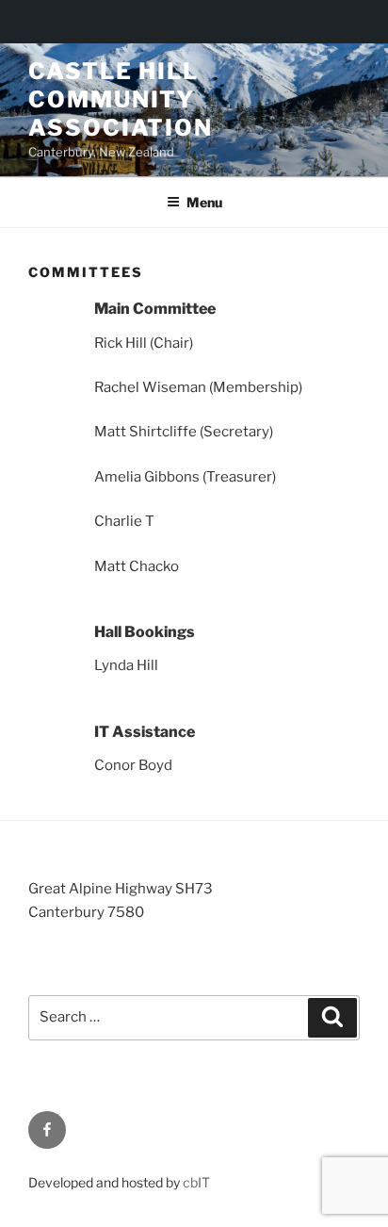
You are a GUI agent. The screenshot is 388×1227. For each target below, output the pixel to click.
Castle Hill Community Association (120, 99)
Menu (204, 202)
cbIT (196, 1182)
